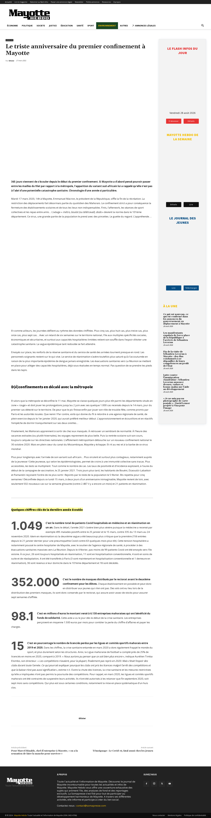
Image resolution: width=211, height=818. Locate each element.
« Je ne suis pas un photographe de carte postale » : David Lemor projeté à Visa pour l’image (176, 403)
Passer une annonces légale (61, 2)
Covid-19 (9, 40)
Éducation (67, 25)
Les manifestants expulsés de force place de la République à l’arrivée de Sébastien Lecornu (176, 338)
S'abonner (174, 121)
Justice (53, 25)
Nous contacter (159, 815)
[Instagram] (154, 783)
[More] (151, 68)
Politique (27, 25)
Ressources (106, 2)
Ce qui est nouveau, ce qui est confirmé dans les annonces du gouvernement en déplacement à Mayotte (176, 319)
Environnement (107, 25)
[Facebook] (138, 68)
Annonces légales (145, 25)
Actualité (8, 2)
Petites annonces (92, 2)
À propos (117, 2)
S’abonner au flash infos (39, 2)
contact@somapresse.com (91, 805)
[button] (202, 25)
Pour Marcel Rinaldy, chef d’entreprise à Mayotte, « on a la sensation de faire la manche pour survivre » (44, 752)
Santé (80, 25)
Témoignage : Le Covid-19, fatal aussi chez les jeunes (123, 750)
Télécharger (191, 288)
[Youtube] (170, 784)
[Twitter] (145, 68)
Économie (12, 25)
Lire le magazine (20, 2)
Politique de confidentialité (195, 815)
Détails (191, 121)
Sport (90, 25)
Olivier (82, 718)
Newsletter (79, 2)
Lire (191, 204)
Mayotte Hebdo (20, 815)
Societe (41, 25)
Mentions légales (174, 815)
